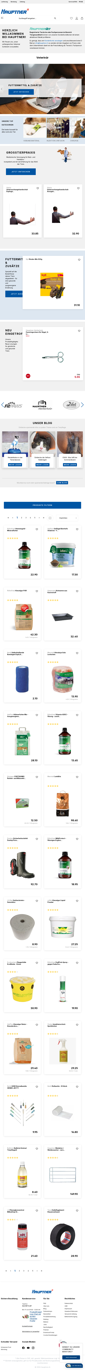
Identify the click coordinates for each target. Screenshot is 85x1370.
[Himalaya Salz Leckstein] (62, 679)
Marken (45, 1322)
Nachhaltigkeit (48, 1327)
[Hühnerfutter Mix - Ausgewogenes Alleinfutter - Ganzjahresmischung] (22, 741)
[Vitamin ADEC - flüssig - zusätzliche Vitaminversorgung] (62, 741)
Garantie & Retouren (71, 1311)
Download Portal (48, 1332)
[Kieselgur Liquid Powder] (62, 927)
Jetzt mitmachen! (71, 1357)
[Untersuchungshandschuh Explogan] (22, 214)
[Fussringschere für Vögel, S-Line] (53, 357)
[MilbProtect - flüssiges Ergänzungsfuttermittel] (62, 865)
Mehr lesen (15, 465)
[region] (42, 214)
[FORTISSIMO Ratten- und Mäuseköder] (22, 803)
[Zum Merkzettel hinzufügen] (38, 188)
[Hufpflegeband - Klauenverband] (62, 1237)
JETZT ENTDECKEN (21, 172)
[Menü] (3, 18)
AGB (66, 1306)
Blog (44, 1308)
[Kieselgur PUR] (18, 594)
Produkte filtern (42, 505)
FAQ (44, 1303)
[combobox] (34, 18)
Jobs (45, 1324)
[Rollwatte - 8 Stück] (59, 1089)
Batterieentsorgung (71, 1316)
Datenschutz (69, 1303)
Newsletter (47, 1314)
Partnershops (47, 1311)
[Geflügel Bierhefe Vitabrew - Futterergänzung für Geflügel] (62, 555)
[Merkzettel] (71, 18)
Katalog (45, 1319)
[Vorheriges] (1, 89)
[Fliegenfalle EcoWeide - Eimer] (22, 989)
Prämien (46, 1330)
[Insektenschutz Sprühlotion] (62, 1051)
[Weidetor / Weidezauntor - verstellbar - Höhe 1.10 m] (62, 1175)
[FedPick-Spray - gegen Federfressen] (62, 989)
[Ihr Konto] (76, 18)
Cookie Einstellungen (50, 1335)
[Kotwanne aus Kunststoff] (62, 617)
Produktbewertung (49, 1316)
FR (80, 2)
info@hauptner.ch (41, 43)
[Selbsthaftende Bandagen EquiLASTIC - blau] (22, 679)
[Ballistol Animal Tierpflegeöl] (22, 1175)
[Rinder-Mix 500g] (37, 262)
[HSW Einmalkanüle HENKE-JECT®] (22, 1113)
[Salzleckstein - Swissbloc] (22, 927)
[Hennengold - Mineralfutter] (22, 555)
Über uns (46, 1306)
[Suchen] (56, 18)
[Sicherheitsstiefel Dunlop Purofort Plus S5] (22, 865)
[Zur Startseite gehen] (15, 11)
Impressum (68, 1308)
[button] (2, 404)
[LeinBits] (59, 779)
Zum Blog (62, 483)
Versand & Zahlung (71, 1314)
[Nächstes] (83, 89)
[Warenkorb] (81, 18)
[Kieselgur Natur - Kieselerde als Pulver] (22, 1051)
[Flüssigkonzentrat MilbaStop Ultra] (22, 1237)
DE (82, 2)
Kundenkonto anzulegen (54, 41)
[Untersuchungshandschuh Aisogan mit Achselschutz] (63, 214)
